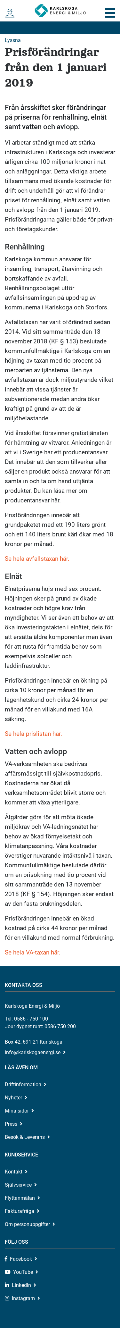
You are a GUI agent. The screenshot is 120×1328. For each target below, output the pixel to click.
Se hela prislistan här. (33, 733)
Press (11, 1124)
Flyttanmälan (20, 1198)
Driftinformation (23, 1084)
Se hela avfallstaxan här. (37, 558)
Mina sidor (17, 1111)
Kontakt (13, 1172)
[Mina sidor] (10, 13)
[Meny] (110, 13)
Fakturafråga (19, 1211)
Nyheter (13, 1098)
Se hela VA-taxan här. (32, 952)
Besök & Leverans (25, 1137)
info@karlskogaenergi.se (32, 1052)
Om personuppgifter (27, 1224)
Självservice (18, 1185)
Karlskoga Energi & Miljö (60, 10)
